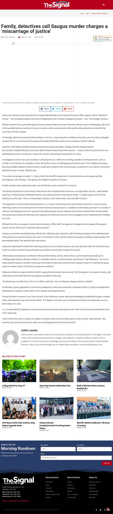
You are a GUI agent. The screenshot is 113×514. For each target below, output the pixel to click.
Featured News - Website (99, 13)
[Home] (78, 13)
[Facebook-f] (96, 510)
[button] (9, 5)
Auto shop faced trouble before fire (55, 386)
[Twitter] (100, 510)
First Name (44, 445)
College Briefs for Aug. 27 (13, 386)
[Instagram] (104, 510)
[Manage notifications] (108, 509)
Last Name (81, 445)
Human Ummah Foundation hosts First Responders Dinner (55, 425)
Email (43, 454)
